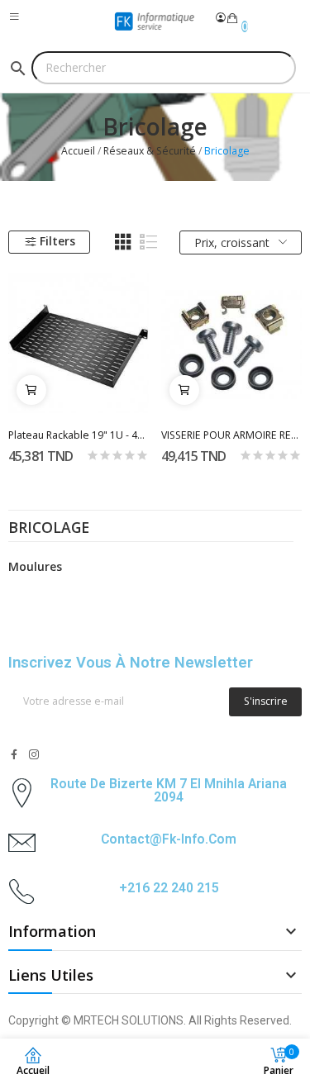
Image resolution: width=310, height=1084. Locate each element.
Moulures (35, 566)
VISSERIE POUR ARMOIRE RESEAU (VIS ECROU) (231, 435)
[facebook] (14, 755)
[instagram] (34, 755)
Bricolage (48, 529)
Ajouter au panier (31, 390)
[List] (148, 242)
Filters (57, 241)
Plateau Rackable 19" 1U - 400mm (78, 435)
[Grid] (123, 242)
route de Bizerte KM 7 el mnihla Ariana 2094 (168, 790)
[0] (232, 18)
